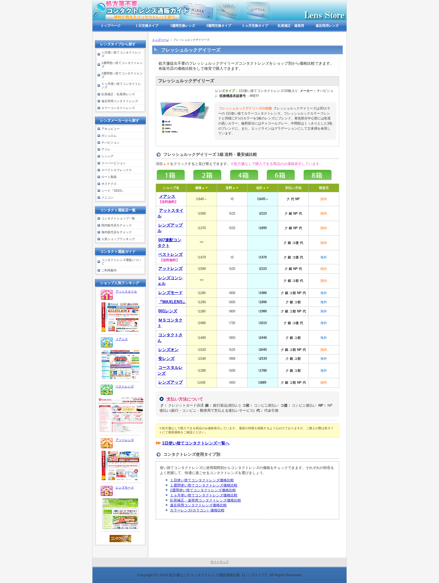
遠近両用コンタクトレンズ (119, 101)
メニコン (107, 197)
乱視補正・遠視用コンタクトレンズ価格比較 (205, 500)
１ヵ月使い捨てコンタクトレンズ (121, 85)
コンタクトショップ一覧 (118, 218)
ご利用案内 (109, 270)
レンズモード (170, 292)
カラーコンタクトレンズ (118, 108)
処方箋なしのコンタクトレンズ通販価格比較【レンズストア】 (219, 575)
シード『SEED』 (113, 190)
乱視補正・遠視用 (291, 25)
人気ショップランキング (118, 239)
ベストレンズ (124, 386)
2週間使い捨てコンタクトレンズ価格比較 (203, 490)
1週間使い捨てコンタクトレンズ (122, 64)
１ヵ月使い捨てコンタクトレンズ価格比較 (204, 495)
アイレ (106, 149)
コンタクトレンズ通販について (121, 261)
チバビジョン (110, 142)
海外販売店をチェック (116, 232)
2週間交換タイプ (218, 25)
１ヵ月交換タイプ (255, 25)
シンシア (107, 156)
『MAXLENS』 (172, 302)
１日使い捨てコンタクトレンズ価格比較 (202, 480)
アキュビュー (110, 129)
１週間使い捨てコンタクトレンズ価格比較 (204, 485)
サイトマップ (219, 562)
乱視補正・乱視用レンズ (118, 94)
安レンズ (166, 358)
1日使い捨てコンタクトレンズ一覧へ (195, 443)
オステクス (109, 184)
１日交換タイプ (146, 25)
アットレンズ (125, 440)
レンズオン (168, 350)
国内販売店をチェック (116, 225)
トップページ (160, 39)
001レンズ (167, 311)
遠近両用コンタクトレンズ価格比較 (198, 505)
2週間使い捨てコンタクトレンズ (122, 75)
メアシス (122, 339)
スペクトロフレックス (116, 170)
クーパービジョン (113, 163)
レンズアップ (170, 382)
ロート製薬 (109, 177)
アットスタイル (126, 291)
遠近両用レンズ (327, 25)
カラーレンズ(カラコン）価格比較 (197, 510)
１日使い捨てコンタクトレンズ (121, 54)
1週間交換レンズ (182, 25)
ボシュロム (109, 135)
